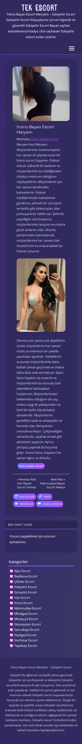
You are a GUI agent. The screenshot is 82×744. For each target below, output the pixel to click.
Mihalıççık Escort (26, 619)
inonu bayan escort (31, 466)
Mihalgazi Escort (26, 614)
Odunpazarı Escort (27, 624)
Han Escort (22, 598)
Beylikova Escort (26, 576)
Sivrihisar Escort (26, 640)
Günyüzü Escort (25, 592)
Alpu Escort (22, 571)
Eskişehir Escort (25, 587)
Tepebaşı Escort (25, 646)
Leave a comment (52, 503)
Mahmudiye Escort (27, 608)
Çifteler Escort (24, 582)
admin (47, 496)
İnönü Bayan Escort (45, 139)
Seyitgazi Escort (25, 635)
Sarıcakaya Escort (26, 630)
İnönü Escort (26, 503)
